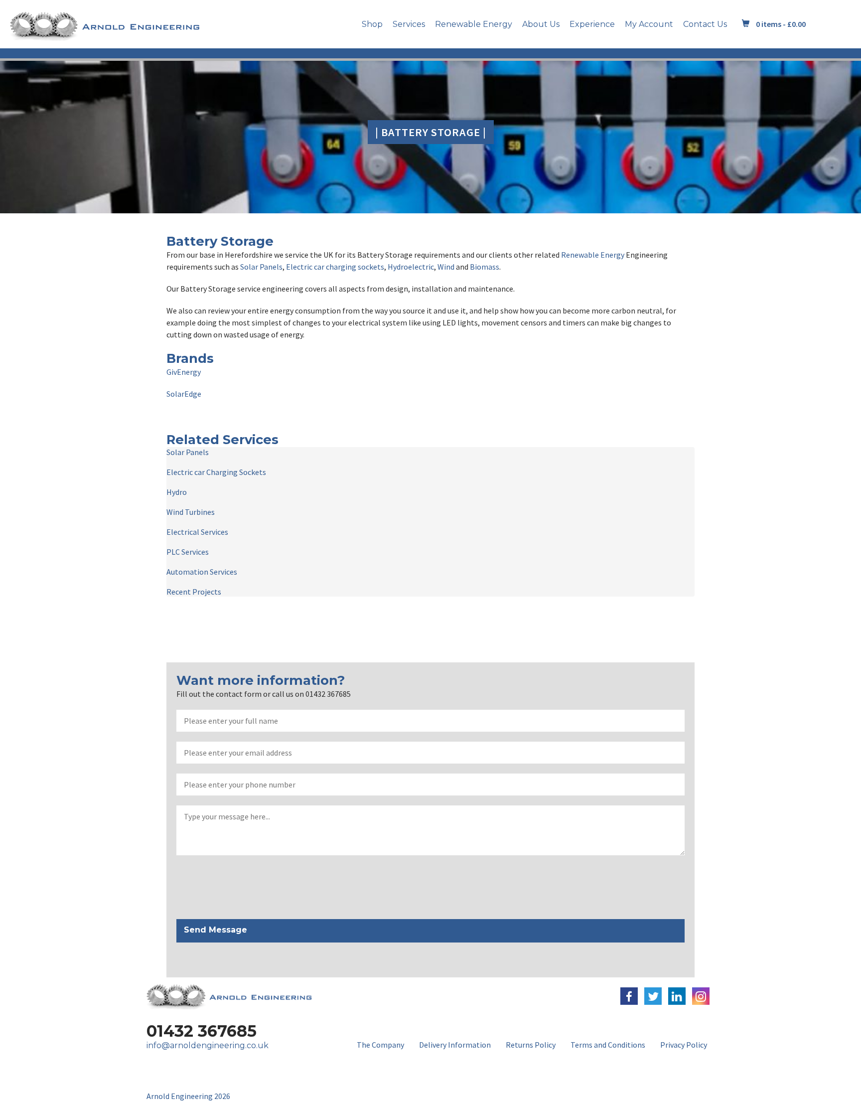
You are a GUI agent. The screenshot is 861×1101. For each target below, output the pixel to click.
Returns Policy (531, 1045)
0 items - (781, 24)
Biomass (484, 267)
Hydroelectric (411, 267)
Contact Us (705, 24)
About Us (541, 24)
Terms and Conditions (608, 1045)
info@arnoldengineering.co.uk (207, 1045)
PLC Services (187, 552)
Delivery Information (455, 1045)
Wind (445, 267)
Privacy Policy (683, 1045)
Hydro (176, 492)
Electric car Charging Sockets (216, 472)
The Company (380, 1045)
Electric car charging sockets (335, 267)
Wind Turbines (190, 512)
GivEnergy (183, 372)
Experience (592, 24)
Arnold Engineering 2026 (188, 1096)
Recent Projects (193, 592)
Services (409, 24)
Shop (372, 24)
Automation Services (201, 572)
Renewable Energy (473, 24)
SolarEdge (183, 394)
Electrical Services (197, 532)
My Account (649, 24)
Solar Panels (261, 267)
